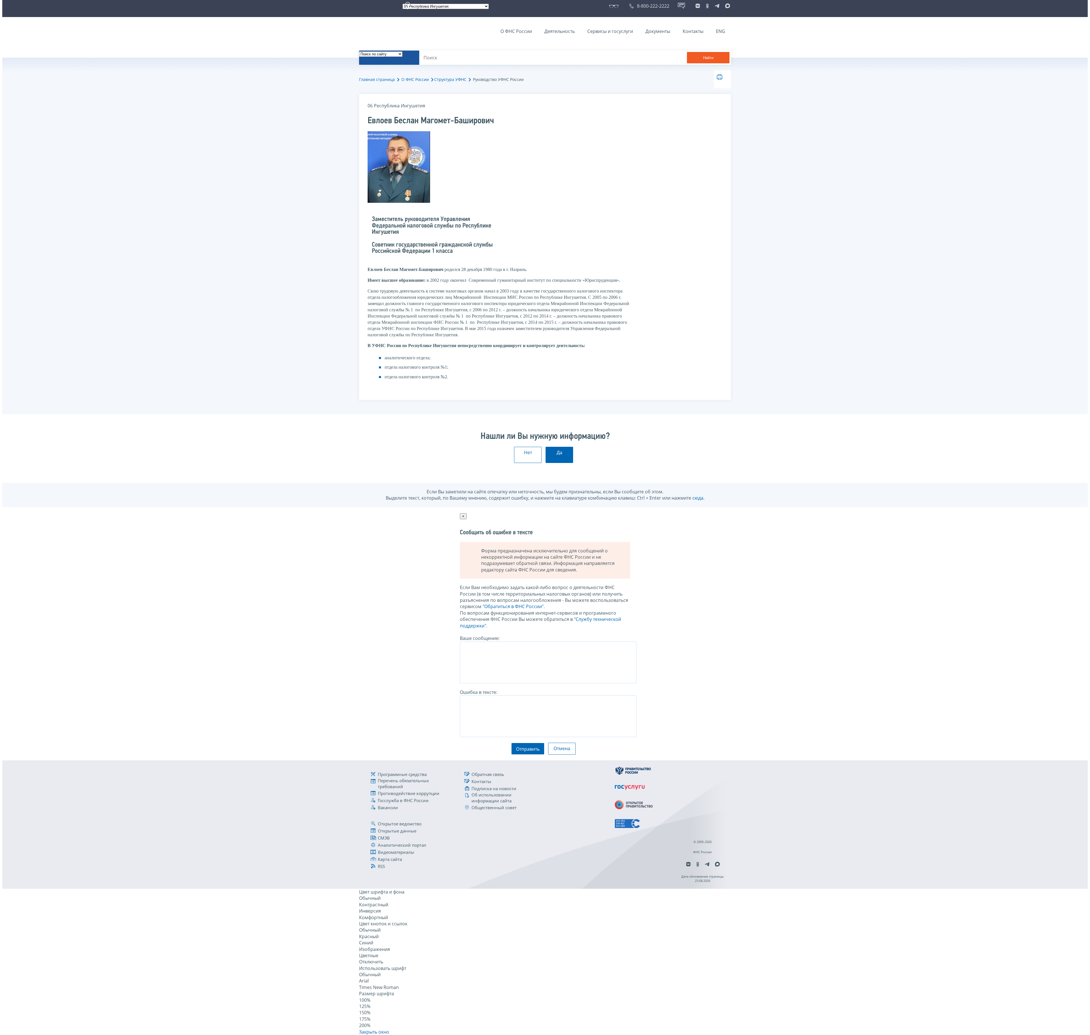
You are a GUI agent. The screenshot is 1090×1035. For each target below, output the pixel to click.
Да (559, 452)
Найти (708, 58)
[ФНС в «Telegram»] (717, 6)
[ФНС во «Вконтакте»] (697, 6)
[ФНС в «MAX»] (726, 6)
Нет (528, 452)
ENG (720, 31)
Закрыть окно (374, 1032)
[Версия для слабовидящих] (615, 6)
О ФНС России (516, 31)
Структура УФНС (450, 79)
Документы (657, 31)
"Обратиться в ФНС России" (513, 606)
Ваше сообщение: (480, 638)
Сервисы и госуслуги (610, 31)
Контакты (693, 31)
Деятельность (559, 31)
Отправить (528, 749)
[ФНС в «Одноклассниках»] (707, 6)
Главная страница (377, 79)
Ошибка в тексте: (478, 692)
